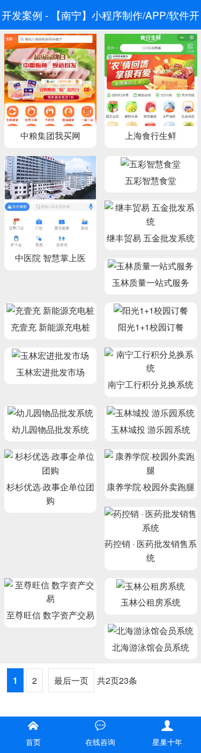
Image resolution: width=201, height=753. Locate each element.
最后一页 (71, 680)
